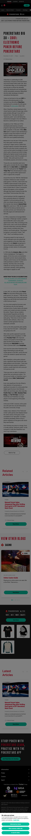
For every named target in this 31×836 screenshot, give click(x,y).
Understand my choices (15, 824)
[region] (15, 824)
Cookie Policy (16, 820)
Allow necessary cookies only (15, 828)
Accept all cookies (15, 832)
